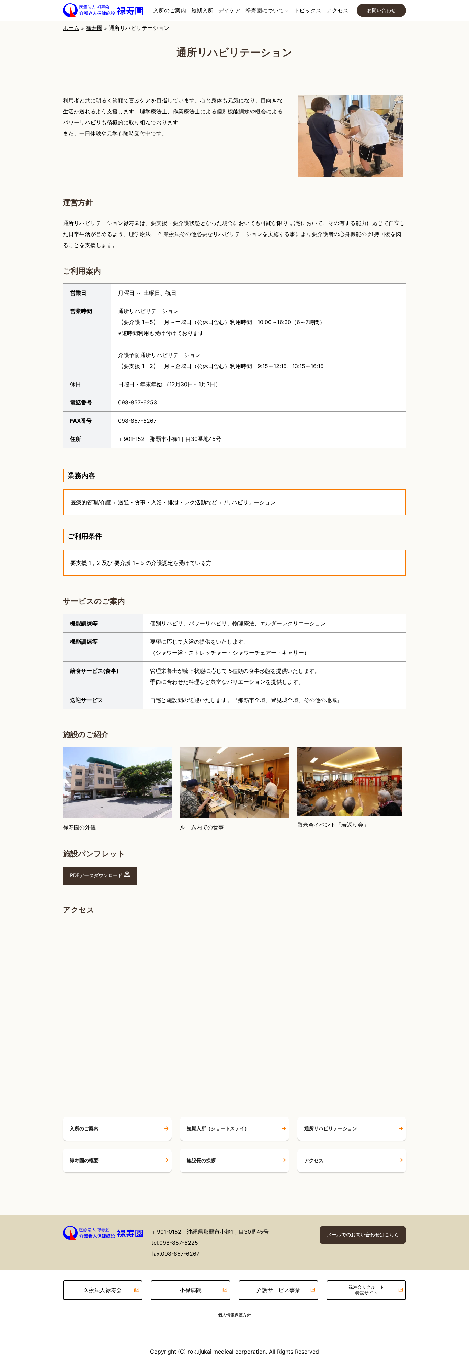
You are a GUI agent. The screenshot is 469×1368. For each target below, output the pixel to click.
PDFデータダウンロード (97, 875)
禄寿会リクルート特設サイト (366, 1290)
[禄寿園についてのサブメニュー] (287, 10)
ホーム (71, 27)
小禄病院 (191, 1290)
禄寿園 (94, 27)
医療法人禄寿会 (102, 1290)
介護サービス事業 (278, 1290)
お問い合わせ (381, 10)
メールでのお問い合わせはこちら (363, 1234)
